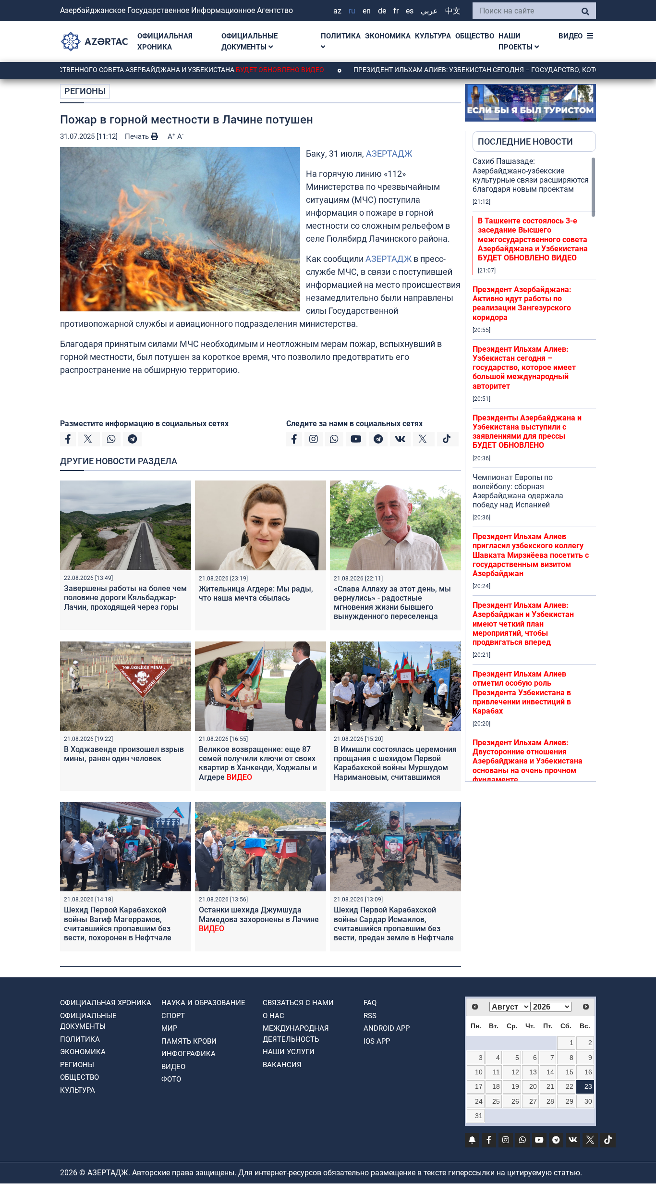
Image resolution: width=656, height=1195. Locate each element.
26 (515, 1101)
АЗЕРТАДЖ (389, 153)
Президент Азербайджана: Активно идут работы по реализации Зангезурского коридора (522, 303)
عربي (429, 10)
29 (569, 1101)
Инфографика (188, 1053)
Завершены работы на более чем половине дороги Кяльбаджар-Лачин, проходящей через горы (125, 597)
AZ (337, 10)
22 (569, 1086)
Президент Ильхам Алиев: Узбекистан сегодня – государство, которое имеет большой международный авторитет (524, 368)
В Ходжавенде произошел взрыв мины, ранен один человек (124, 754)
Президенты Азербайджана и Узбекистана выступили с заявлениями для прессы (527, 431)
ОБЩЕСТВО (474, 36)
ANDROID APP (387, 1028)
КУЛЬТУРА (433, 36)
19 (515, 1086)
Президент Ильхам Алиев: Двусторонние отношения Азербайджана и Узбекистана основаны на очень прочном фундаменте (528, 761)
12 (515, 1072)
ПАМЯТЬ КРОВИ (189, 1041)
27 (533, 1101)
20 (533, 1086)
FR (396, 10)
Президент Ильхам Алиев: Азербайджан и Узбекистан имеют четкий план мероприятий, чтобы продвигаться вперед (523, 624)
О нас (273, 1015)
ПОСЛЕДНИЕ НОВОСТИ (525, 141)
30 (588, 1101)
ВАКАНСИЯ (282, 1064)
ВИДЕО (571, 36)
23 (588, 1086)
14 (550, 1072)
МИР (169, 1028)
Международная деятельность (296, 1034)
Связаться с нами (298, 1002)
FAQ (370, 1002)
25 (496, 1101)
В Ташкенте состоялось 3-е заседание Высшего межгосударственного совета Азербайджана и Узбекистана (533, 239)
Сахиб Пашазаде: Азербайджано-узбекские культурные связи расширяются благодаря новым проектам (531, 175)
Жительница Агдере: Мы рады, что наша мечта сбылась (256, 593)
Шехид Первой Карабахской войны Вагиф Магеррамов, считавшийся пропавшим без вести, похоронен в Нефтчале (117, 928)
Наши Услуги (289, 1051)
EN (367, 10)
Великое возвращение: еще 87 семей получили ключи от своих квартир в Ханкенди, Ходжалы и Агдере (258, 763)
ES (409, 10)
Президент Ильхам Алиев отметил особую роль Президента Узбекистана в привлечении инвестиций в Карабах (522, 692)
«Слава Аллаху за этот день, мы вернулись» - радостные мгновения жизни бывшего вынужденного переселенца (392, 602)
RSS (370, 1015)
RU (352, 10)
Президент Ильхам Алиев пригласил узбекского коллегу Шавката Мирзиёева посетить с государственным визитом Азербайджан (531, 555)
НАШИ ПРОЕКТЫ (516, 41)
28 (550, 1101)
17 (479, 1086)
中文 (453, 10)
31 (479, 1116)
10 (479, 1072)
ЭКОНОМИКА (388, 36)
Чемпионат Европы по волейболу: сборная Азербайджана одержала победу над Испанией (518, 491)
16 (588, 1072)
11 (496, 1072)
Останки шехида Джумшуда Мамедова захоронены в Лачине (259, 919)
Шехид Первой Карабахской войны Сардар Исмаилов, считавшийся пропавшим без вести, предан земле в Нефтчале (394, 928)
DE (382, 10)
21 (550, 1086)
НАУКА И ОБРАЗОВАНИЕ (203, 1002)
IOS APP (377, 1041)
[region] (534, 469)
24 (479, 1101)
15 (569, 1072)
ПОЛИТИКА (341, 36)
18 (496, 1086)
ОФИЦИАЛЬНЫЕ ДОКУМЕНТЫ (249, 41)
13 (533, 1072)
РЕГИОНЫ (85, 91)
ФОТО (171, 1079)
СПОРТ (173, 1015)
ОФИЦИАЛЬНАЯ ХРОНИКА (165, 41)
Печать (138, 136)
